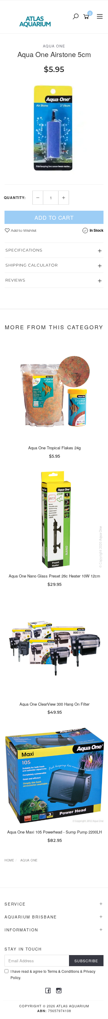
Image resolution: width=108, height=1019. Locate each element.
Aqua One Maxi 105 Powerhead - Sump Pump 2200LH (54, 832)
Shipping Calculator (31, 265)
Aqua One (54, 45)
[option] (54, 128)
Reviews (15, 280)
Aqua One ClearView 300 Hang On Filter (54, 704)
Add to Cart (54, 217)
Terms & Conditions (63, 971)
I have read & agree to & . (52, 974)
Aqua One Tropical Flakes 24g (54, 448)
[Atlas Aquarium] (36, 16)
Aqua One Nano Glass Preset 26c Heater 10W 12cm (54, 576)
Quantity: (15, 197)
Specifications (24, 250)
